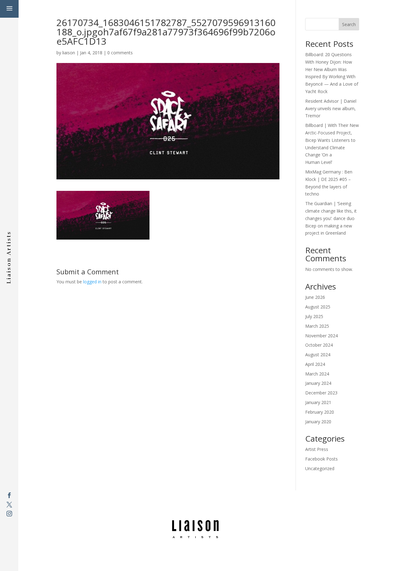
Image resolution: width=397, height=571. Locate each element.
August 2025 (317, 307)
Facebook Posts (321, 459)
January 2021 (318, 402)
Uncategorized (319, 468)
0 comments (120, 53)
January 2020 (318, 422)
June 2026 (315, 297)
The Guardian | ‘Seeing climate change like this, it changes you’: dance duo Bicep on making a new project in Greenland (331, 218)
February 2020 (319, 412)
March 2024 (317, 374)
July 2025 (314, 316)
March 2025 (317, 326)
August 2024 (317, 354)
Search (349, 24)
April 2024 (315, 364)
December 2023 (321, 393)
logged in (92, 282)
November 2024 (321, 336)
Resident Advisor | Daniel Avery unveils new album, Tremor (330, 108)
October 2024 (319, 345)
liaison (68, 53)
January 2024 (318, 383)
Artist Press (316, 449)
